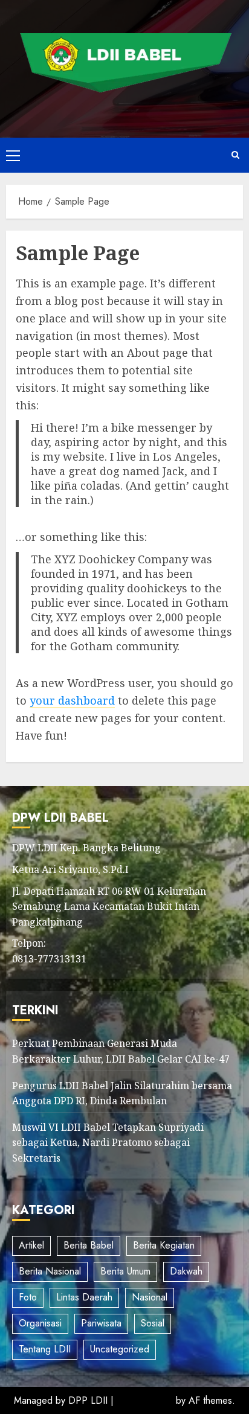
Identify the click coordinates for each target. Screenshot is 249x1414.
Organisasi (40, 1323)
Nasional (149, 1297)
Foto (28, 1297)
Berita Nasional (50, 1271)
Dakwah (186, 1271)
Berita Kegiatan (164, 1245)
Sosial (152, 1323)
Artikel (31, 1245)
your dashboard (72, 700)
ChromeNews (145, 1400)
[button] (13, 155)
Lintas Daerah (84, 1297)
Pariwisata (101, 1323)
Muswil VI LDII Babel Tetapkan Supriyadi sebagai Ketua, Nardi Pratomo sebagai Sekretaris (108, 1143)
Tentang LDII (45, 1349)
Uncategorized (119, 1349)
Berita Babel (88, 1245)
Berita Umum (125, 1271)
